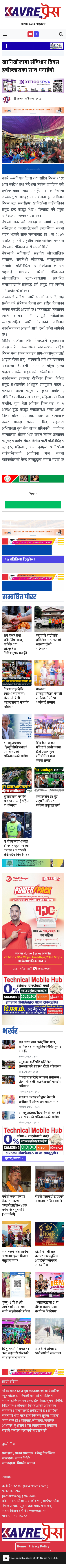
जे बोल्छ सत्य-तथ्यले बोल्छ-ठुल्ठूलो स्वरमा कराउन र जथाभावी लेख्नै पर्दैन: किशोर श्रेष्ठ (16, 848)
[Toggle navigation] (61, 34)
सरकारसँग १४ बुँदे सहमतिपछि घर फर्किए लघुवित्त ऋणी (48, 801)
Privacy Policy (39, 1546)
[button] (30, 34)
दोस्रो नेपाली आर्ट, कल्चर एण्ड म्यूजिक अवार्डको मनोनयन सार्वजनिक (46, 1258)
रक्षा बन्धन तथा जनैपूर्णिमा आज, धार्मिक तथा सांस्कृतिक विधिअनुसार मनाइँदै (15, 644)
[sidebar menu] (5, 34)
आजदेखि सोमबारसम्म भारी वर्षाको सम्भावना (48, 1351)
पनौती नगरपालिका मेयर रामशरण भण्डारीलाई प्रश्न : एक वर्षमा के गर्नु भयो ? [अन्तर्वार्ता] (14, 1205)
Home (21, 1546)
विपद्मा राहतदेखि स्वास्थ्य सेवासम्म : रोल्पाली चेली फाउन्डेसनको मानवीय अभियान (16, 698)
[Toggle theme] (6, 1558)
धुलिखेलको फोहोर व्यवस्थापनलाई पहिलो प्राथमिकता (17, 801)
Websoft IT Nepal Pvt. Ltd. (42, 1558)
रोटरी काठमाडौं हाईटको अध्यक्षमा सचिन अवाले (49, 1199)
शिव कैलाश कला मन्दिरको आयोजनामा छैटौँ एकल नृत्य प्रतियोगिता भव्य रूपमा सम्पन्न (48, 752)
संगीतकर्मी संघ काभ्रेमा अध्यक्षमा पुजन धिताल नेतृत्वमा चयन (15, 1256)
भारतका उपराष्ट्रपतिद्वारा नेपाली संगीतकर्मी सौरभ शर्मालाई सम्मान (49, 696)
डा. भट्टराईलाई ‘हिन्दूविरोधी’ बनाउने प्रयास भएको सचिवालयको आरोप (16, 749)
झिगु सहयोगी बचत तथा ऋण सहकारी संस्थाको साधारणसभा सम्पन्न (16, 1353)
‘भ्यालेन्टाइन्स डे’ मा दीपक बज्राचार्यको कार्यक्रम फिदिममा (46, 1307)
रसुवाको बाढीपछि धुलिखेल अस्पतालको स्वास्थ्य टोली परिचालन (48, 642)
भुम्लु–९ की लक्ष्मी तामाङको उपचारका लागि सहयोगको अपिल (16, 1307)
